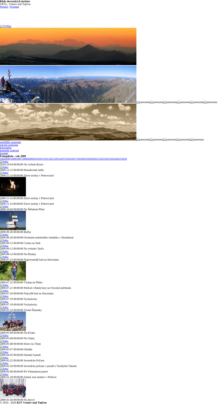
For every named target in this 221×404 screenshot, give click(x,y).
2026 (124, 158)
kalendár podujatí (9, 150)
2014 (58, 158)
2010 (36, 158)
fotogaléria (6, 147)
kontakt (4, 153)
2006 (14, 158)
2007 (19, 158)
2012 (47, 158)
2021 (96, 158)
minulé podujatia (9, 145)
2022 (102, 158)
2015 (63, 158)
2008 (25, 158)
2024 (113, 158)
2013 (52, 158)
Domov (4, 6)
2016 (69, 158)
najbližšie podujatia (10, 142)
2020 (91, 158)
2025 (118, 158)
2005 (8, 158)
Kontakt (14, 6)
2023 (107, 158)
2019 (85, 158)
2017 (74, 158)
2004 (3, 158)
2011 (41, 158)
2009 (30, 158)
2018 (80, 158)
